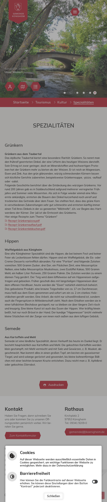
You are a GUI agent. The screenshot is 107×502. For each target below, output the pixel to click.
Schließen (53, 496)
